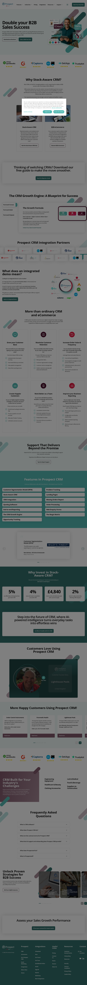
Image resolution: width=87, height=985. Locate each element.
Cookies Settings (28, 111)
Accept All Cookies (59, 111)
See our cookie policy (57, 107)
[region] (44, 107)
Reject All (47, 111)
